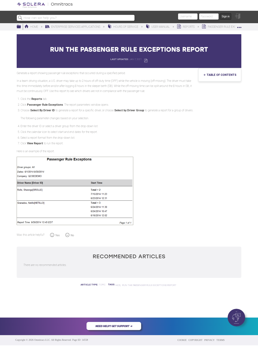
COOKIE (182, 340)
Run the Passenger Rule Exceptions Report (149, 285)
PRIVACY (209, 340)
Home (34, 26)
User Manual (160, 26)
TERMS (220, 340)
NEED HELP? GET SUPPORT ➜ (113, 326)
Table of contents (221, 75)
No (72, 235)
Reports (188, 26)
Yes (57, 235)
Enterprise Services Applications (76, 26)
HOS (118, 285)
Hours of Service (126, 26)
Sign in (226, 16)
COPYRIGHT (195, 340)
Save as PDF (145, 60)
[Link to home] (45, 7)
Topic (102, 284)
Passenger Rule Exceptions (227, 26)
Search (20, 18)
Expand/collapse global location (239, 25)
